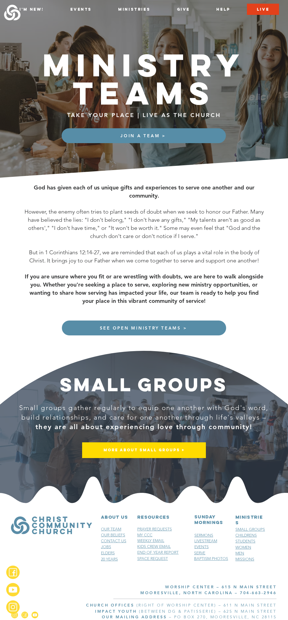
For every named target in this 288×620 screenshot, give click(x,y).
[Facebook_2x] (13, 572)
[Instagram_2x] (13, 607)
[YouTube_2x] (13, 589)
